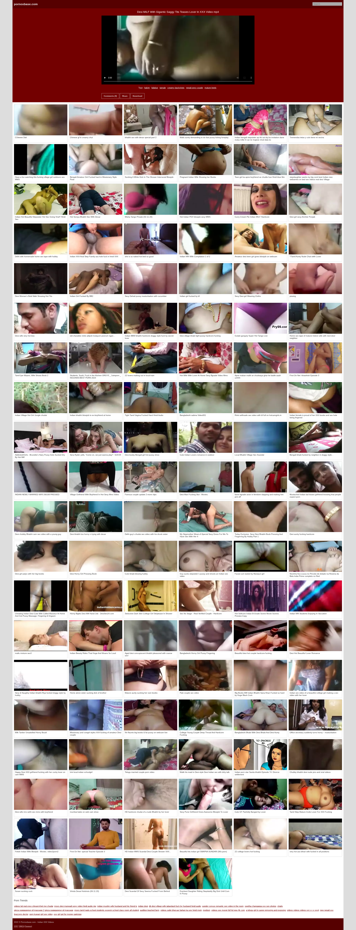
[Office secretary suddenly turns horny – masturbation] (315, 715)
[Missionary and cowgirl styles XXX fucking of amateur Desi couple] (95, 715)
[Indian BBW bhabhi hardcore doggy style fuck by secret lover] (150, 318)
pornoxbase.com (26, 4)
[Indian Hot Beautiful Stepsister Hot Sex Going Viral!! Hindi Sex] (40, 199)
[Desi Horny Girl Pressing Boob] (95, 556)
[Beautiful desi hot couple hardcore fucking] (260, 635)
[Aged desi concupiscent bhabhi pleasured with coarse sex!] (150, 635)
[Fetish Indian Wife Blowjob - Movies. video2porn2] (40, 834)
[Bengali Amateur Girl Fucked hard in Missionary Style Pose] (95, 159)
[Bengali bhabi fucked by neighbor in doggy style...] (315, 437)
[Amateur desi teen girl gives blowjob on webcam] (260, 239)
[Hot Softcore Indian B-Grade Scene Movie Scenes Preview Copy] (260, 595)
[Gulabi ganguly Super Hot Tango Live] (260, 318)
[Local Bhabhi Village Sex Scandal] (260, 437)
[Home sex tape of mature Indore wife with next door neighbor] (315, 318)
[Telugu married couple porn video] (150, 754)
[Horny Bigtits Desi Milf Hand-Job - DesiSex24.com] (95, 595)
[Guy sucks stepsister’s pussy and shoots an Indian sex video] (205, 556)
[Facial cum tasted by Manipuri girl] (260, 556)
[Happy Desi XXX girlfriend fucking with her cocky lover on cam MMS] (40, 754)
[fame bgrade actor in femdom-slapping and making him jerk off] (260, 477)
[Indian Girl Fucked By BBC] (95, 278)
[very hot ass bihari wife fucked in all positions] (315, 834)
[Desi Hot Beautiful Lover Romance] (315, 635)
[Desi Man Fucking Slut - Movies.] (205, 477)
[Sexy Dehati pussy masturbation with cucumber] (150, 278)
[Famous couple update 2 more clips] (150, 477)
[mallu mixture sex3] (40, 635)
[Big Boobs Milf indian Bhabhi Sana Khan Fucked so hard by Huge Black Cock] (260, 675)
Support (28, 926)
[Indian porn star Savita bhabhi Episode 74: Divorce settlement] (260, 754)
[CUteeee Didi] (40, 119)
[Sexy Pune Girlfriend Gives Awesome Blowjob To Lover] (205, 794)
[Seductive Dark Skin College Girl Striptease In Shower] (150, 595)
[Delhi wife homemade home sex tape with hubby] (40, 239)
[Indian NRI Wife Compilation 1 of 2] (205, 239)
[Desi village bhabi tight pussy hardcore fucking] (205, 318)
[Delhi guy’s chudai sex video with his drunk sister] (150, 516)
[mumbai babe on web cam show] (95, 794)
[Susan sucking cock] (40, 873)
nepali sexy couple (194, 88)
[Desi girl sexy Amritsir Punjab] (315, 199)
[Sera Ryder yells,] (95, 437)
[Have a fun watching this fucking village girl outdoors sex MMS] (40, 159)
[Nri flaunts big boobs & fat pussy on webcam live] (150, 715)
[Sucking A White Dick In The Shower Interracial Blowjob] (150, 159)
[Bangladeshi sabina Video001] (205, 397)
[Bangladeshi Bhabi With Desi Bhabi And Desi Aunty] (260, 715)
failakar (154, 88)
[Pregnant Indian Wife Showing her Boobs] (205, 159)
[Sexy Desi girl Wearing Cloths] (260, 278)
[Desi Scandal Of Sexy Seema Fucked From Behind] (150, 873)
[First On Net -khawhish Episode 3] (315, 357)
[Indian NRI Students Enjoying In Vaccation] (315, 595)
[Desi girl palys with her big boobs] (40, 556)
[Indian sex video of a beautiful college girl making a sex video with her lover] (315, 675)
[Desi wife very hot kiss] (40, 318)
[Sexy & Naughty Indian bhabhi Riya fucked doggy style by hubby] (40, 675)
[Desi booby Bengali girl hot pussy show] (150, 437)
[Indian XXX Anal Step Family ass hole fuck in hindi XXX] (95, 239)
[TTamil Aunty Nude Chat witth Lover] (315, 239)
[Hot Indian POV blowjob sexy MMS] (205, 199)
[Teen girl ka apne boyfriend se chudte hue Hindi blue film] (260, 159)
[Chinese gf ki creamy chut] (95, 119)
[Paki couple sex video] (205, 675)
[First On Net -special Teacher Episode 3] (95, 834)
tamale (163, 88)
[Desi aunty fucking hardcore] (315, 516)
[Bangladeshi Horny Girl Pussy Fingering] (205, 635)
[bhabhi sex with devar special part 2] (150, 119)
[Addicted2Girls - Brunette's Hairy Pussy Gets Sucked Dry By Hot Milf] (40, 437)
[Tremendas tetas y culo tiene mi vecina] (315, 119)
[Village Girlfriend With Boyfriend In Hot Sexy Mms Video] (95, 477)
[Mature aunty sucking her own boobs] (150, 675)
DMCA (21, 926)
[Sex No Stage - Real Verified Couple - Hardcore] (205, 595)
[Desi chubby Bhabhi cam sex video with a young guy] (40, 516)
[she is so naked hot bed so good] (150, 239)
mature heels (210, 88)
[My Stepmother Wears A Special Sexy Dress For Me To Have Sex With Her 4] (205, 516)
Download (137, 96)
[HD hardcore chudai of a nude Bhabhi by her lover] (150, 794)
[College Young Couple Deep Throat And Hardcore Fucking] (205, 715)
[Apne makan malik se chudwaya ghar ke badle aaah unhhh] (260, 357)
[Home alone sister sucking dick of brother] (95, 675)
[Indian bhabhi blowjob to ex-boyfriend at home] (95, 397)
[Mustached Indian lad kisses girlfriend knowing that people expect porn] (315, 477)
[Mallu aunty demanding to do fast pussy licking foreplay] (205, 119)
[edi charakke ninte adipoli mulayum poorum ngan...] (95, 318)
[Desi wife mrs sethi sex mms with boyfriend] (40, 794)
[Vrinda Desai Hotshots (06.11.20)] (95, 873)
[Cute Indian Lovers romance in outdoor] (205, 437)
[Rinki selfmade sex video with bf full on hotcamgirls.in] (260, 397)
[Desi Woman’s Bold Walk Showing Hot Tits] (40, 278)
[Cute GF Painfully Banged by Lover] (260, 794)
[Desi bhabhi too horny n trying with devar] (95, 516)
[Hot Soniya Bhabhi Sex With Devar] (95, 199)
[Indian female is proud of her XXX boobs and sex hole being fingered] (315, 397)
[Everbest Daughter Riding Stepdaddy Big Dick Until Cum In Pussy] (205, 873)
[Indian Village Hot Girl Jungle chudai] (40, 397)
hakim (147, 88)
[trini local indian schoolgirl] (95, 754)
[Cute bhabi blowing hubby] (150, 556)
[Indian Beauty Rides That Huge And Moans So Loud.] (95, 635)
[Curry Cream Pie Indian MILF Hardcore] (260, 199)
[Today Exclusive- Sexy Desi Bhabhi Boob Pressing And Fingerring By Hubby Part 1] (260, 516)
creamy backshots (175, 88)
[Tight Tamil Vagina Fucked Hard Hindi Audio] (150, 397)
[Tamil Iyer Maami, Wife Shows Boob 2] (40, 357)
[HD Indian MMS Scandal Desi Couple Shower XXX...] (150, 834)
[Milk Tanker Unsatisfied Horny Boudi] (40, 715)
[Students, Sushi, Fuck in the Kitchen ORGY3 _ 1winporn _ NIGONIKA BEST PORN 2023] (95, 357)
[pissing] (315, 278)
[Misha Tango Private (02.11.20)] (150, 199)
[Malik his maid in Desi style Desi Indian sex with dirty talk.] (205, 754)
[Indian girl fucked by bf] (205, 278)
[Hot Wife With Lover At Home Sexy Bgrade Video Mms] (205, 357)
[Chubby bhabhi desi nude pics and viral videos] (315, 754)
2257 (16, 926)
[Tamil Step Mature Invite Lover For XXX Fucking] (315, 794)
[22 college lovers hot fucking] (260, 834)
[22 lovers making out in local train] (150, 357)
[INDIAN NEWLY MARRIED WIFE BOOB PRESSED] (40, 477)
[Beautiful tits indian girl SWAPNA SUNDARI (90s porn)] (205, 834)
